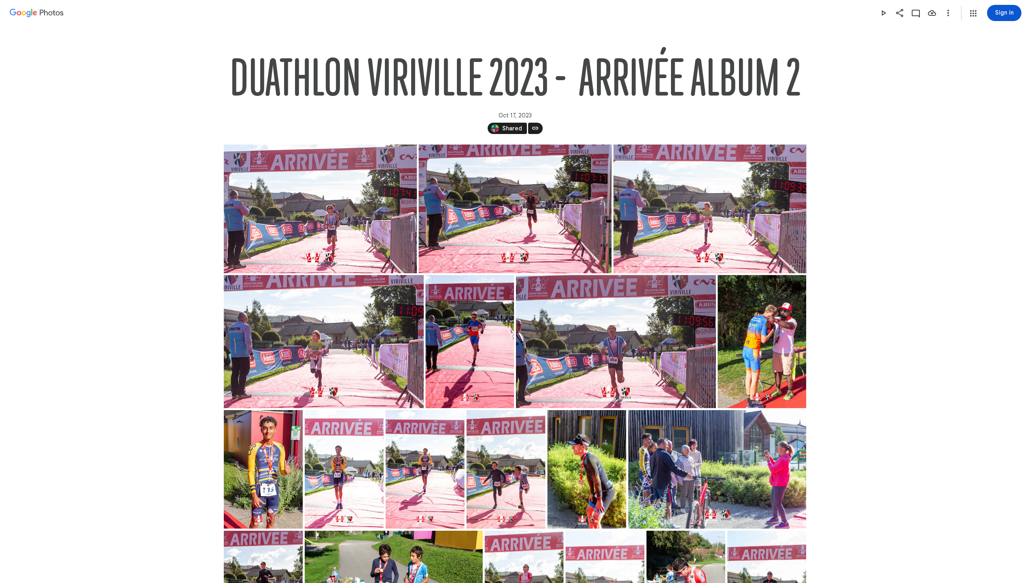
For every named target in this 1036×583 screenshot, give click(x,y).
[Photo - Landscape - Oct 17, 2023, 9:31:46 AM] (324, 341)
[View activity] (916, 13)
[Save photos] (932, 13)
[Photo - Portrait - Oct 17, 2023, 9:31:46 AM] (469, 341)
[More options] (948, 13)
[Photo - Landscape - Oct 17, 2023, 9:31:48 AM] (717, 469)
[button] (973, 13)
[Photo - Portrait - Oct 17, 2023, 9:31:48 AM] (505, 469)
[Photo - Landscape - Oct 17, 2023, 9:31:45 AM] (320, 209)
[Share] (900, 13)
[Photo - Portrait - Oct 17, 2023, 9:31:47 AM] (263, 469)
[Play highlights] (883, 13)
